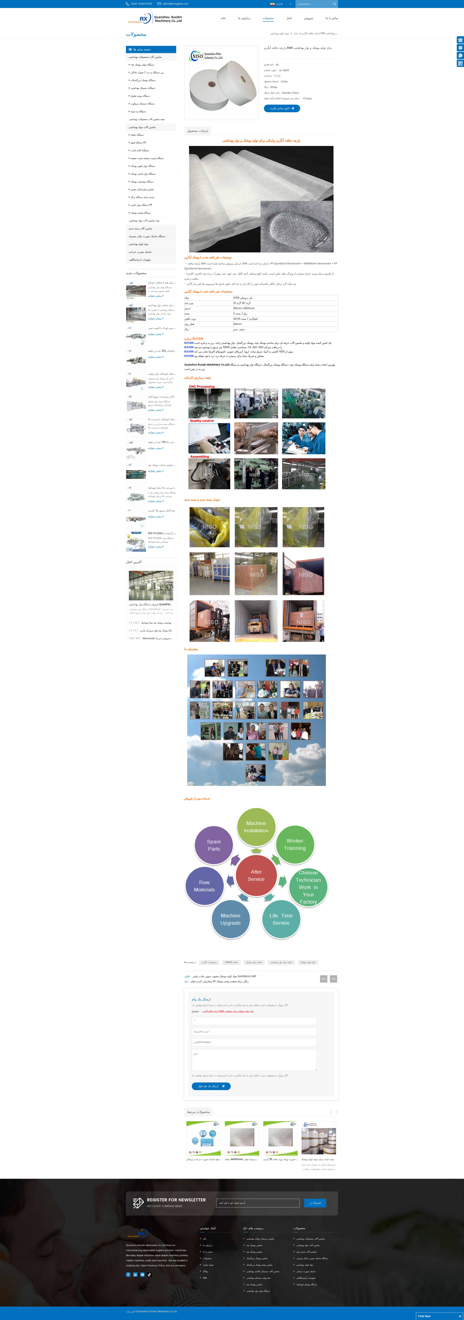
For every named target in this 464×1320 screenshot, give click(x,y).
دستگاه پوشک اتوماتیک (306, 1284)
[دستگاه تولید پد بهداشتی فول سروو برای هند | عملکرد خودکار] (136, 291)
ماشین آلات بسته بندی (140, 228)
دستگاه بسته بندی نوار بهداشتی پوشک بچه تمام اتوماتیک (166, 623)
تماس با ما (332, 18)
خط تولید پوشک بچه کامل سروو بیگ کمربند (162, 511)
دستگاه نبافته (137, 135)
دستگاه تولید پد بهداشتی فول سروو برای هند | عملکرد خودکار (162, 283)
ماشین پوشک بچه (254, 1245)
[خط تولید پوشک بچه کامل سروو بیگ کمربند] (136, 519)
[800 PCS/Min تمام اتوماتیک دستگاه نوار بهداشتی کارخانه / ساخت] (136, 542)
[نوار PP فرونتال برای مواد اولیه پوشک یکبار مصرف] (318, 1138)
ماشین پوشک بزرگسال (257, 1258)
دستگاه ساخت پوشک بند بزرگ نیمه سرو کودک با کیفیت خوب (162, 328)
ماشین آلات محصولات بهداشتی (145, 57)
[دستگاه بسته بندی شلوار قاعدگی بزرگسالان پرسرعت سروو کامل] (136, 405)
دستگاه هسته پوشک (141, 213)
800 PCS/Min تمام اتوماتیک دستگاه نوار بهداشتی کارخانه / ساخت (162, 533)
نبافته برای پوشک (254, 962)
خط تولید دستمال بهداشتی (258, 1278)
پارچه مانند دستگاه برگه (142, 197)
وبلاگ (205, 1271)
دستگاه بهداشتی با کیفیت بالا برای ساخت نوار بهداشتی (162, 305)
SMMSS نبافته (231, 962)
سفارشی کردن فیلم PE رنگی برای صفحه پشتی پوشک (220, 981)
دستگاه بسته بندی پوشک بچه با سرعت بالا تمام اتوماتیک (162, 488)
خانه (223, 18)
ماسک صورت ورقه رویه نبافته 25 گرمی (242, 1159)
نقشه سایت (208, 1265)
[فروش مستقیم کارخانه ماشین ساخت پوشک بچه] (136, 473)
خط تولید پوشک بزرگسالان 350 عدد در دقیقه (162, 351)
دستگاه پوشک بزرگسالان (143, 80)
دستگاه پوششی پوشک (142, 182)
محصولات (268, 18)
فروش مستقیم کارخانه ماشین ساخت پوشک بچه (162, 465)
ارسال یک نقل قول (208, 1086)
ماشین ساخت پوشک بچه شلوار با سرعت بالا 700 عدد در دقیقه (162, 442)
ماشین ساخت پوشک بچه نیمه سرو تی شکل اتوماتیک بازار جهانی (162, 374)
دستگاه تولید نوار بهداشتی (258, 1291)
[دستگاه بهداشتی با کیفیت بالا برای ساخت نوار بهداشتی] (136, 314)
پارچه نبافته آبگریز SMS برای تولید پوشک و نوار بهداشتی (228, 1011)
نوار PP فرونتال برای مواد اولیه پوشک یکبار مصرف (318, 1159)
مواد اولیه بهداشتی (279, 33)
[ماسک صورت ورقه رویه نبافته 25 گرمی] (242, 1138)
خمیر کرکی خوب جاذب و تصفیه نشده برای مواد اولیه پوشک (280, 1159)
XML (205, 1278)
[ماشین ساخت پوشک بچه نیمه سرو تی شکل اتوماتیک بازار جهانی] (136, 382)
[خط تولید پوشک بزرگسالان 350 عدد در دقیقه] (136, 359)
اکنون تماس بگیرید (280, 108)
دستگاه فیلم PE (138, 143)
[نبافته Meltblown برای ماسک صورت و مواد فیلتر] (203, 1138)
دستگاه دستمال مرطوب (143, 104)
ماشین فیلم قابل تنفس (142, 189)
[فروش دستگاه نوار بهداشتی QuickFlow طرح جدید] (151, 585)
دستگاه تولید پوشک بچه (142, 65)
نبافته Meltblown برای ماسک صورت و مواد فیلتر (203, 1159)
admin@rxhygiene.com (175, 4)
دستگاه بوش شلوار (140, 96)
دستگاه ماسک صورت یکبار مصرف (147, 236)
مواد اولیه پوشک (308, 962)
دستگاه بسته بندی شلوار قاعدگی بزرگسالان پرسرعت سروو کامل (162, 397)
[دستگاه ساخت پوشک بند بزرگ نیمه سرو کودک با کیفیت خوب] (136, 336)
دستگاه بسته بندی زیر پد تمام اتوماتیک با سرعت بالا (162, 419)
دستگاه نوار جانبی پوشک (143, 174)
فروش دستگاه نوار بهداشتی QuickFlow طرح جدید (151, 604)
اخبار (289, 18)
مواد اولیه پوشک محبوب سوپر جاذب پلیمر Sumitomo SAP (224, 976)
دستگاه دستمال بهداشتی (143, 88)
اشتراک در (315, 1203)
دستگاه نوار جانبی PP (141, 205)
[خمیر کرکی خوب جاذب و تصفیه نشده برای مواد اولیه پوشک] (280, 1138)
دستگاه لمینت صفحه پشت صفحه (147, 158)
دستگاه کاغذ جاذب (140, 150)
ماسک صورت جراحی (140, 252)
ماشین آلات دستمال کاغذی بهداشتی (262, 1271)
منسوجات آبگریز (209, 962)
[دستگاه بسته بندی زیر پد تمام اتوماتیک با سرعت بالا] (136, 428)
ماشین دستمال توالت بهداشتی (260, 1239)
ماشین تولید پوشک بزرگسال (259, 1265)
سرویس (308, 18)
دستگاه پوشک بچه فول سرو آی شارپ (157, 630)
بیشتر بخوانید (154, 296)
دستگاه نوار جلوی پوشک (143, 166)
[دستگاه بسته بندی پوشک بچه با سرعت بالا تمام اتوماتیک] (136, 496)
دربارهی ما (244, 18)
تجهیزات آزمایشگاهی (140, 260)
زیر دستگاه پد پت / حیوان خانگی (147, 73)
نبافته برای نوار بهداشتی (281, 962)
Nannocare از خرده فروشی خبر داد (160, 638)
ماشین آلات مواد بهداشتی (142, 127)
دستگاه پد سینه (138, 112)
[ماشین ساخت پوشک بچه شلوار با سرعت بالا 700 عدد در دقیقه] (136, 450)
